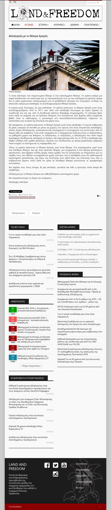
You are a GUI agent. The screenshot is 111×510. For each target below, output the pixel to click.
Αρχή (17, 25)
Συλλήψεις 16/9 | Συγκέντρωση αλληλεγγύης (79, 249)
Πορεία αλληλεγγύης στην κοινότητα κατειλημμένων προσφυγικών (26, 416)
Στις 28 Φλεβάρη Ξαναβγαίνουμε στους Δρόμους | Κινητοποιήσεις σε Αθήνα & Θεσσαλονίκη (27, 259)
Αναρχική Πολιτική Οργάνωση (18, 492)
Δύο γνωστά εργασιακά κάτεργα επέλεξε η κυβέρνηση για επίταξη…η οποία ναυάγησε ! (78, 260)
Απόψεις (59, 24)
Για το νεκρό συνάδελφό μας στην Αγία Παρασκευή (27, 236)
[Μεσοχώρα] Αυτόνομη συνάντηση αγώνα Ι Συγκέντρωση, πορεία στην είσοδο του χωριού (34, 329)
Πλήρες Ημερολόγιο (31, 365)
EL (10, 2)
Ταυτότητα (81, 463)
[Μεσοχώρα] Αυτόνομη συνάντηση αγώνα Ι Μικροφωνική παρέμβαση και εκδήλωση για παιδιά (33, 339)
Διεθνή (74, 24)
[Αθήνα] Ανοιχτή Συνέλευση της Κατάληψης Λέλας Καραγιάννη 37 (33, 357)
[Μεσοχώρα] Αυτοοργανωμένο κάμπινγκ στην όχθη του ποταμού (33, 347)
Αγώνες (29, 24)
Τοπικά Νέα (24, 197)
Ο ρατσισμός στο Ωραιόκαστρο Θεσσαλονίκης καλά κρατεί (79, 243)
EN (15, 2)
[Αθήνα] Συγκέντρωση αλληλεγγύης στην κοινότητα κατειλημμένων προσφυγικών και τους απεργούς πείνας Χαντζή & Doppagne (30, 388)
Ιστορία (43, 24)
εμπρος (32, 197)
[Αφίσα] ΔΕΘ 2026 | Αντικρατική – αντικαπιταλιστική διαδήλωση (33, 309)
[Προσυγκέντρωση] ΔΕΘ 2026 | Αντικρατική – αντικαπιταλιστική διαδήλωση (32, 320)
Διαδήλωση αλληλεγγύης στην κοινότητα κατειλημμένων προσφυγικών (28, 438)
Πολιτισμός (91, 24)
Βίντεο (79, 487)
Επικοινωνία (82, 469)
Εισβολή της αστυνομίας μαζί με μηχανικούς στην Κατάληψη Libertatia (78, 235)
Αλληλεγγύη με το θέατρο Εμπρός (28, 36)
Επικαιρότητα (14, 197)
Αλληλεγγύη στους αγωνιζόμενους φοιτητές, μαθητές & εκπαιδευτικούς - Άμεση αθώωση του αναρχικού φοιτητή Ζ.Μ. (30, 272)
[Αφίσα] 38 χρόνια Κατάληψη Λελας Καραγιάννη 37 (25, 427)
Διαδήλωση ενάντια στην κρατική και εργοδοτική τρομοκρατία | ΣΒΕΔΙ (26, 284)
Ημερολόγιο (82, 475)
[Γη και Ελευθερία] (55, 13)
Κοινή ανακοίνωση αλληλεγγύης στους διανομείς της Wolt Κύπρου (27, 247)
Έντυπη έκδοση (84, 481)
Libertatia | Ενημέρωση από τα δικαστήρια (78, 254)
